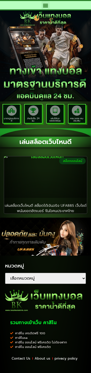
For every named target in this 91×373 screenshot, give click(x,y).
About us (42, 358)
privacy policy (66, 358)
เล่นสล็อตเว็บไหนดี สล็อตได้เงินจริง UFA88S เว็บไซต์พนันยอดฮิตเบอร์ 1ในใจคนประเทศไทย (45, 208)
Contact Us (21, 358)
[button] (45, 5)
